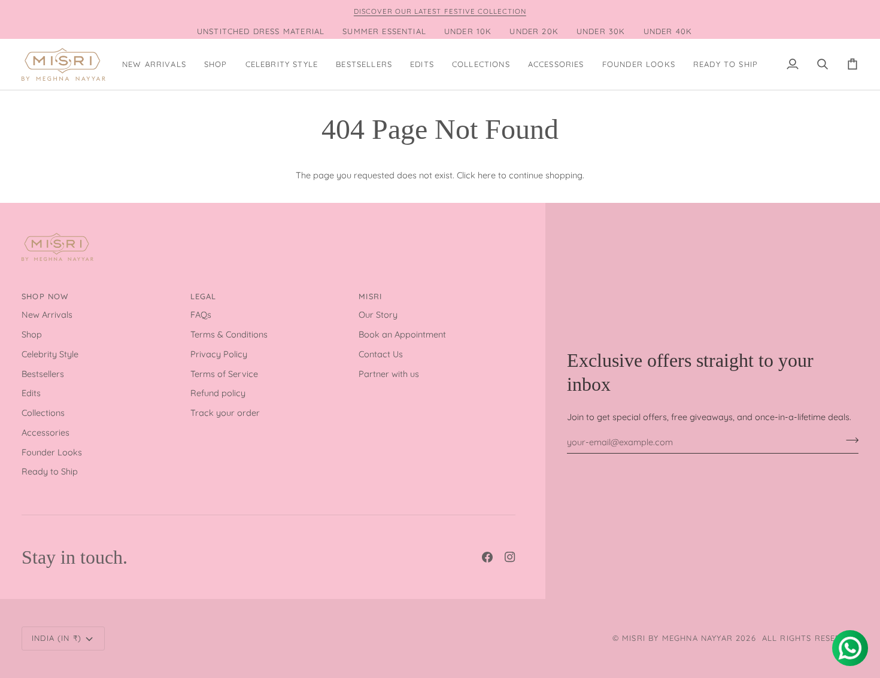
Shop (32, 334)
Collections (43, 412)
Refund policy (217, 393)
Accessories (45, 432)
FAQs (200, 314)
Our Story (378, 314)
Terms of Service (224, 373)
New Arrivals (47, 314)
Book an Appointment (402, 334)
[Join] (848, 440)
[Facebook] (487, 557)
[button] (215, 64)
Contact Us (381, 354)
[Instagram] (510, 557)
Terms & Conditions (229, 334)
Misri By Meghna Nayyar (677, 638)
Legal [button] (203, 296)
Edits (31, 393)
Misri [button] (370, 296)
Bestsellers (43, 373)
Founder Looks (52, 452)
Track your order (225, 412)
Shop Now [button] (45, 296)
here (487, 175)
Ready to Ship (50, 471)
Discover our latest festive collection (440, 11)
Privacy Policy (218, 354)
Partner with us (389, 373)
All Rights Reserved (810, 638)
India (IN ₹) (56, 638)
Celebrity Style (50, 354)
